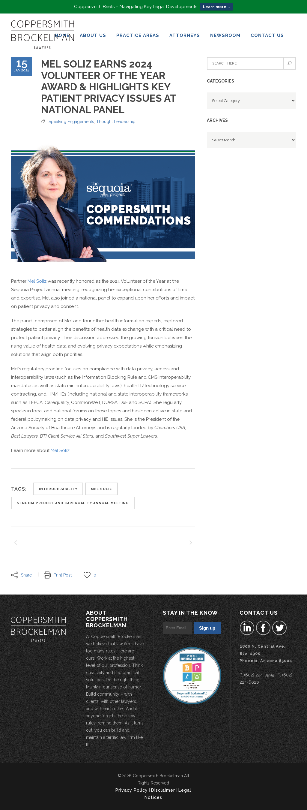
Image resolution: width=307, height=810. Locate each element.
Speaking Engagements (71, 121)
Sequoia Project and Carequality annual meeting (73, 503)
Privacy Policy (131, 790)
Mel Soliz (37, 281)
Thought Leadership (116, 121)
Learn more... (216, 7)
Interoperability (58, 489)
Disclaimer (163, 790)
